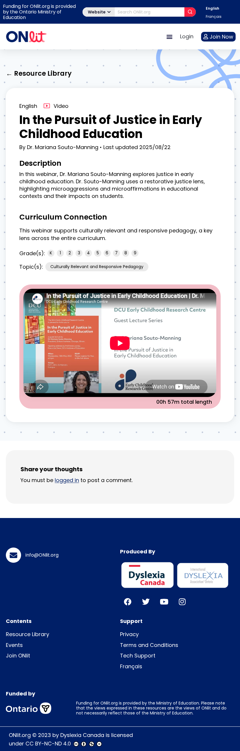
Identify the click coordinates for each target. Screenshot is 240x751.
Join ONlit (18, 655)
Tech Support (137, 655)
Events (14, 645)
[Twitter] (145, 601)
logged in (67, 480)
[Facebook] (127, 601)
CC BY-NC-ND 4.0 (48, 743)
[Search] (190, 12)
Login (186, 36)
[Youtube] (164, 601)
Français (131, 666)
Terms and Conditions (149, 645)
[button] (169, 37)
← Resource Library (39, 73)
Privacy (129, 634)
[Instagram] (182, 601)
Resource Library (27, 634)
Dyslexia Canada (82, 735)
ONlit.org (20, 735)
